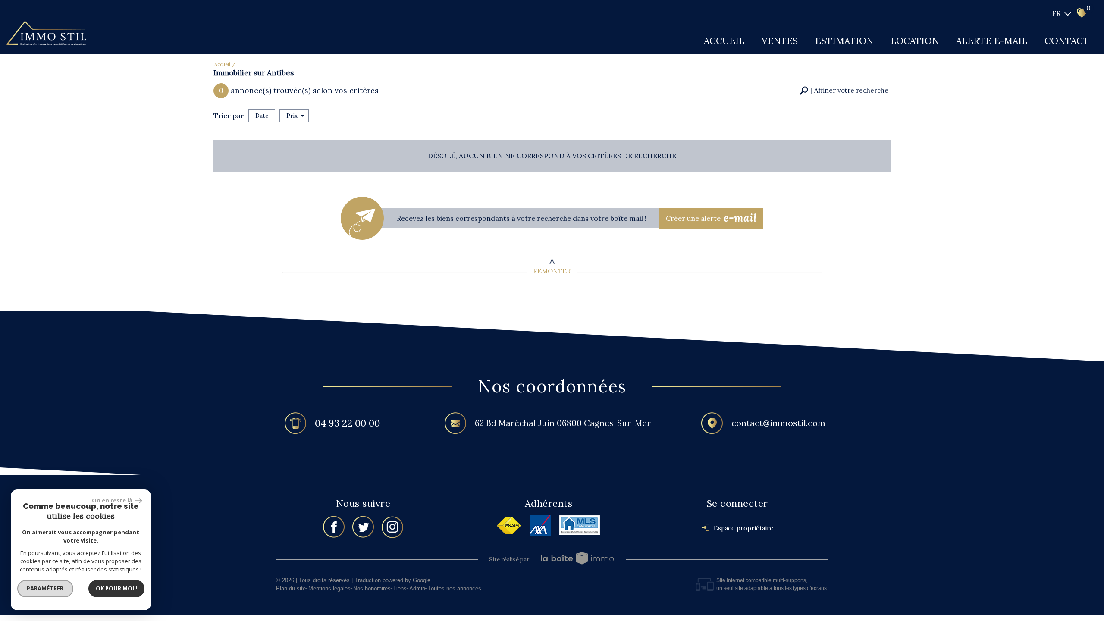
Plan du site (291, 588)
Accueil (724, 41)
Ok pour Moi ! (116, 588)
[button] (844, 91)
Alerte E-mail (991, 41)
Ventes (780, 41)
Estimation (844, 41)
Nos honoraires (372, 588)
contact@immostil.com (778, 422)
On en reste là (112, 500)
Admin (417, 588)
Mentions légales (329, 588)
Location (915, 41)
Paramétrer (45, 588)
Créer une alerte (711, 218)
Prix (292, 115)
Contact (1066, 41)
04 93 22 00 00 (347, 423)
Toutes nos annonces (454, 588)
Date (261, 115)
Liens (400, 588)
